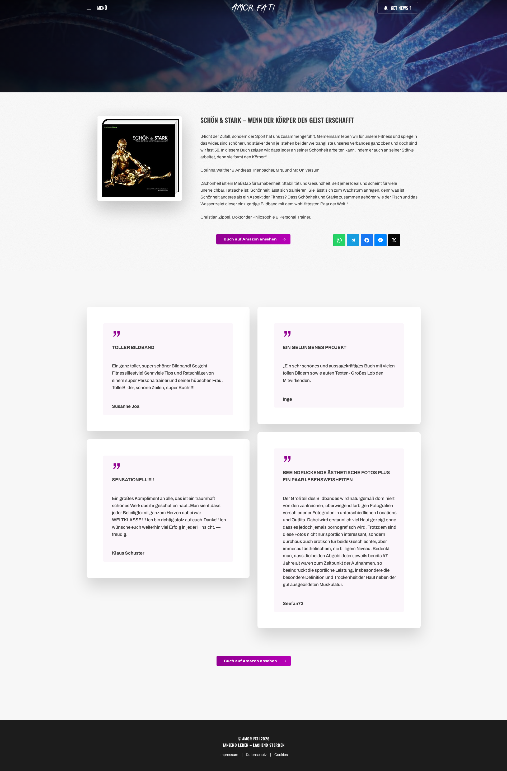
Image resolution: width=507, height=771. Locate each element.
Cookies (281, 755)
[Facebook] (367, 240)
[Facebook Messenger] (380, 240)
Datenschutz (256, 755)
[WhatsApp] (339, 240)
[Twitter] (394, 240)
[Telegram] (353, 240)
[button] (97, 8)
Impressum (228, 755)
